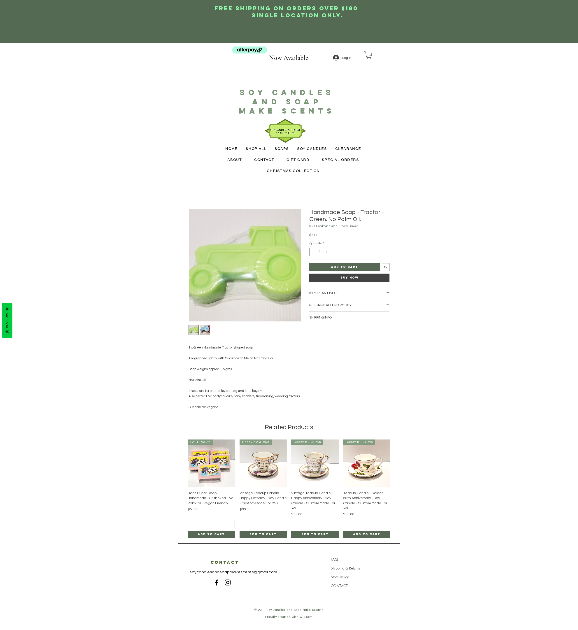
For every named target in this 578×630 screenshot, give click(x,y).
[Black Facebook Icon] (217, 582)
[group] (289, 488)
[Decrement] (313, 252)
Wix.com (306, 616)
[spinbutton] (320, 252)
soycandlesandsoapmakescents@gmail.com (233, 572)
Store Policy (340, 577)
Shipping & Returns (345, 568)
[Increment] (326, 252)
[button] (368, 55)
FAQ (334, 559)
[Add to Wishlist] (386, 267)
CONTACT (339, 586)
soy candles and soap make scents (287, 102)
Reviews (7, 320)
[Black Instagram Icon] (228, 582)
